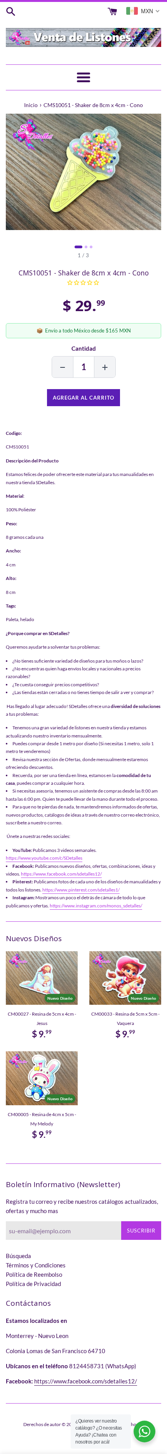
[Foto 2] (86, 247)
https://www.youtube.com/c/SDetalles (44, 858)
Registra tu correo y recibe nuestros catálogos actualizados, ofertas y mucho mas (82, 1206)
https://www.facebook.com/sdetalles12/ (61, 874)
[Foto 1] (78, 247)
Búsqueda (18, 1255)
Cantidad (83, 348)
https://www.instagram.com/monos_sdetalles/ (96, 906)
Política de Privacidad (33, 1283)
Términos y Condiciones (36, 1265)
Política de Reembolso (34, 1274)
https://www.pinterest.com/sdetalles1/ (81, 890)
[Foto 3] (91, 247)
